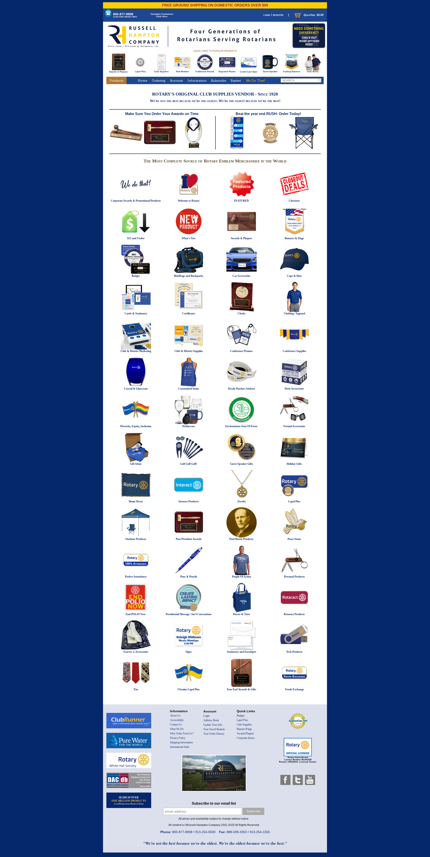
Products (116, 81)
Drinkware (188, 426)
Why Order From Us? (182, 733)
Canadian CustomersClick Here (161, 15)
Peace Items (294, 539)
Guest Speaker (270, 71)
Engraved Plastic (227, 71)
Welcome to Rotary (189, 200)
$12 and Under (135, 238)
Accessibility (177, 720)
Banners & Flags (294, 238)
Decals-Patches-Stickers (241, 388)
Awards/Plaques (245, 733)
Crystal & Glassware (136, 388)
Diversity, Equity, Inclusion (135, 426)
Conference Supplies (294, 351)
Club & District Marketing (135, 351)
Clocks (241, 313)
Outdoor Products (135, 539)
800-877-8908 (125, 15)
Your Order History (213, 733)
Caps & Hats (294, 275)
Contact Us (176, 724)
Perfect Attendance (135, 576)
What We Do (177, 729)
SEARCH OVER (129, 800)
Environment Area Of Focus (241, 426)
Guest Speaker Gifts (241, 463)
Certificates (188, 313)
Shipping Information (181, 742)
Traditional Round (204, 71)
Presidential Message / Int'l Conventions (189, 614)
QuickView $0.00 (314, 15)
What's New (189, 238)
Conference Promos (241, 351)
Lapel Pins (140, 71)
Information (196, 81)
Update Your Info (212, 724)
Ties (135, 689)
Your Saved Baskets (214, 729)
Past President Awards (189, 539)
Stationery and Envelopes (241, 651)
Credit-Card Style (248, 72)
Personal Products (294, 576)
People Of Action (241, 576)
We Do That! (255, 81)
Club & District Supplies (188, 351)
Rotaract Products (294, 614)
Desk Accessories (294, 388)
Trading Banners (291, 71)
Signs (188, 651)
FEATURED (241, 200)
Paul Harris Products (241, 539)
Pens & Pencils (188, 576)
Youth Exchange (294, 689)
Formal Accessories (294, 426)
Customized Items (188, 388)
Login (206, 715)
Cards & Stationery (136, 313)
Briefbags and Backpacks (188, 275)
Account (176, 81)
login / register (273, 15)
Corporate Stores (246, 738)
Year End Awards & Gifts (241, 689)
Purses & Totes (241, 614)
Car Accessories (241, 275)
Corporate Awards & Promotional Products (136, 200)
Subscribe (218, 81)
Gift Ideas (136, 463)
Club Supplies (161, 71)
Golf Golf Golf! (188, 463)
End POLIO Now (136, 614)
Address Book (211, 720)
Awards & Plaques (118, 72)
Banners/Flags (244, 729)
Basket (236, 81)
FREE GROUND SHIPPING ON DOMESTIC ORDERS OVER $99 (215, 5)
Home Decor (136, 501)
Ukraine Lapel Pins (189, 689)
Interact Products (188, 501)
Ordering (158, 81)
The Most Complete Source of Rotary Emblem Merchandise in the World (215, 160)
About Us (175, 715)
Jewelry (241, 501)
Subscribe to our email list (214, 803)
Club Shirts (312, 71)
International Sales (179, 746)
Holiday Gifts (294, 463)
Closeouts (294, 200)
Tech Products (294, 651)
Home (142, 81)
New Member (182, 71)
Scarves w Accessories (135, 651)
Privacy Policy (177, 738)
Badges (136, 275)
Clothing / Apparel (294, 313)
